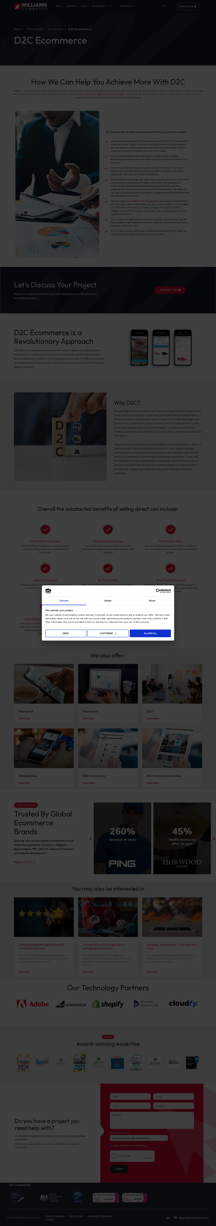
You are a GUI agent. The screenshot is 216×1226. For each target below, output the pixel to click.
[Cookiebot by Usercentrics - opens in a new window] (158, 591)
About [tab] (152, 600)
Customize (106, 633)
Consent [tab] (64, 600)
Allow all (150, 633)
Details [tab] (108, 600)
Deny (66, 633)
